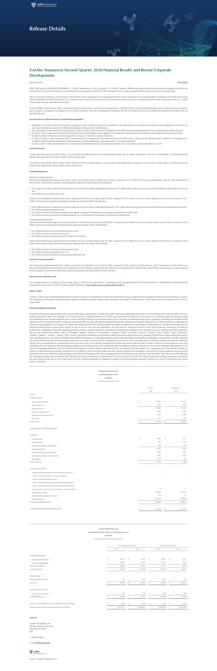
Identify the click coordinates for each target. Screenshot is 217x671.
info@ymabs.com (43, 642)
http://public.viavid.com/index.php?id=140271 (105, 285)
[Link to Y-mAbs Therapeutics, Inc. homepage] (44, 4)
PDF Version (182, 82)
